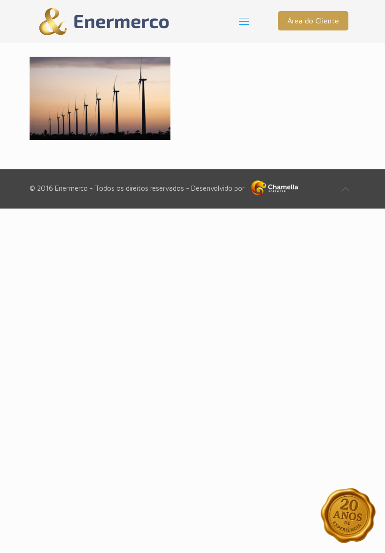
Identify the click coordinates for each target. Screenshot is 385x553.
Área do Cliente (313, 20)
